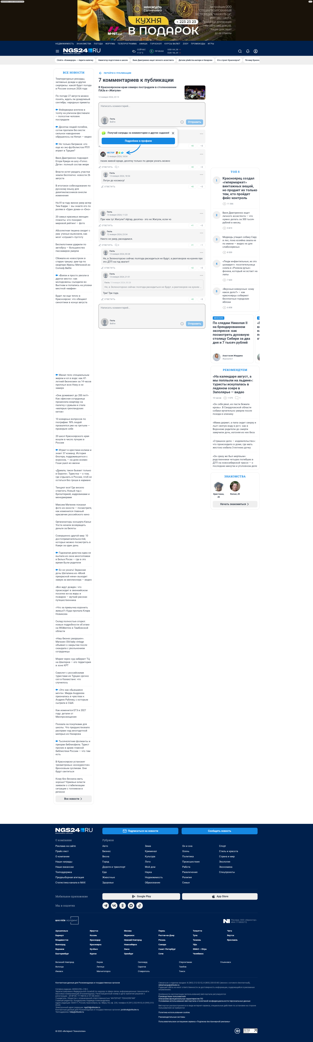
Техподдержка (63, 872)
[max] (131, 905)
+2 (192, 268)
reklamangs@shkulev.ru (168, 985)
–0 (201, 146)
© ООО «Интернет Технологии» (70, 1031)
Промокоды (198, 44)
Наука (148, 872)
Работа (186, 866)
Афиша (143, 44)
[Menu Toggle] (57, 51)
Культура (150, 856)
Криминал (151, 851)
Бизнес (106, 851)
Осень (185, 851)
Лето (148, 861)
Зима (148, 846)
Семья (186, 882)
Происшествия (191, 861)
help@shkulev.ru (77, 1012)
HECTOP (110, 153)
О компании (62, 856)
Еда (104, 872)
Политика (188, 856)
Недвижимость (64, 44)
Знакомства (84, 44)
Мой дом (150, 866)
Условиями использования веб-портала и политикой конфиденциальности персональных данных (204, 1001)
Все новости (73, 72)
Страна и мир (227, 856)
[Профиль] (256, 51)
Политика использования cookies (174, 1012)
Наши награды (63, 861)
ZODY (185, 44)
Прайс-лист (62, 851)
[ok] (122, 905)
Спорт (222, 846)
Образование (152, 882)
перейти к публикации (117, 73)
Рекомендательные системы (171, 1017)
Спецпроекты (227, 872)
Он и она (187, 846)
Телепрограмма (127, 44)
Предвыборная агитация (69, 877)
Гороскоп (156, 44)
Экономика (225, 866)
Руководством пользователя (172, 996)
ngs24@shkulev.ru (92, 1007)
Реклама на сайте (65, 846)
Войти (112, 122)
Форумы (110, 44)
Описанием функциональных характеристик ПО (180, 999)
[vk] (114, 905)
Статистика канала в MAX (70, 882)
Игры (211, 44)
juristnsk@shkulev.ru (130, 1010)
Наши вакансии (64, 866)
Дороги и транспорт (113, 866)
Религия (187, 877)
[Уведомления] (248, 51)
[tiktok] (139, 905)
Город (105, 861)
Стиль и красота (228, 851)
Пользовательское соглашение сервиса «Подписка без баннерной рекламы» (194, 1021)
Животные (108, 877)
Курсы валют (172, 44)
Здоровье (108, 882)
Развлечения (189, 872)
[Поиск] (240, 51)
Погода (98, 44)
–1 (201, 245)
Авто (105, 846)
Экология (224, 861)
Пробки (157, 51)
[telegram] (105, 905)
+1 (192, 225)
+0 (192, 146)
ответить (107, 167)
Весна (105, 856)
